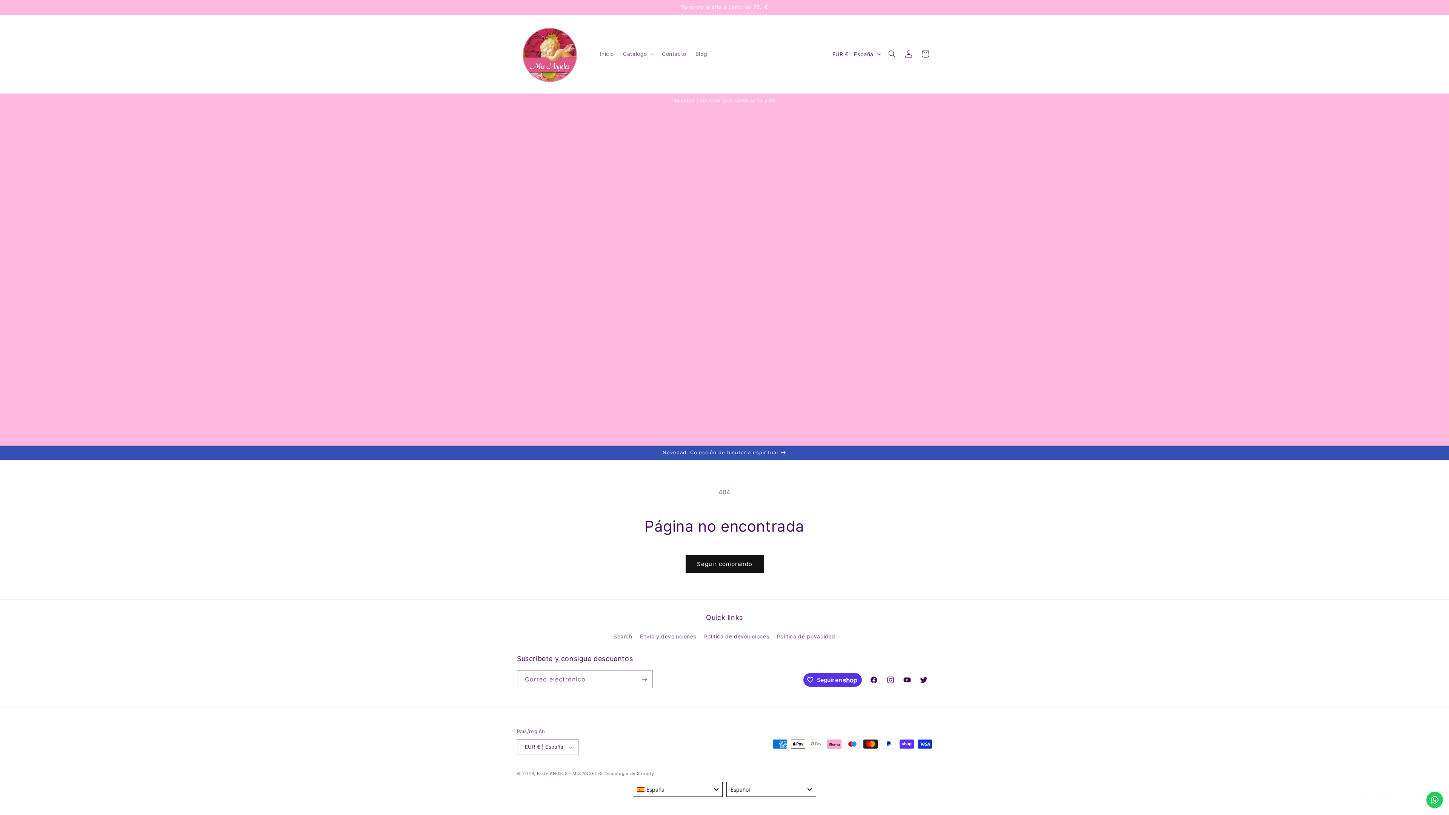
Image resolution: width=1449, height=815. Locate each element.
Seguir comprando (724, 563)
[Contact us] (1434, 800)
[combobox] (678, 789)
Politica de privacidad (806, 636)
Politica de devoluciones (736, 636)
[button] (637, 54)
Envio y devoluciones (668, 636)
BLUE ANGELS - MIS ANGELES (570, 773)
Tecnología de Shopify (629, 773)
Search (623, 636)
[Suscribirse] (644, 679)
